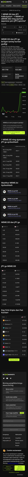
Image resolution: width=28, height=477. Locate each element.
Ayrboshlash (4, 10)
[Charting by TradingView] (3, 114)
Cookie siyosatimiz (13, 463)
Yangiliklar (8, 5)
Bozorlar (24, 5)
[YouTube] (7, 378)
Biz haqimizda (6, 438)
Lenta (2, 5)
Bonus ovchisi (16, 5)
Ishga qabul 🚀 (7, 440)
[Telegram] (11, 378)
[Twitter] (4, 378)
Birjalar (17, 445)
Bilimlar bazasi (19, 440)
